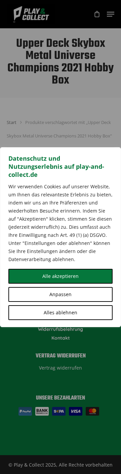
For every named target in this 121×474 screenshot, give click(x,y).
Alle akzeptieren (60, 276)
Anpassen (60, 294)
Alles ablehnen (60, 312)
